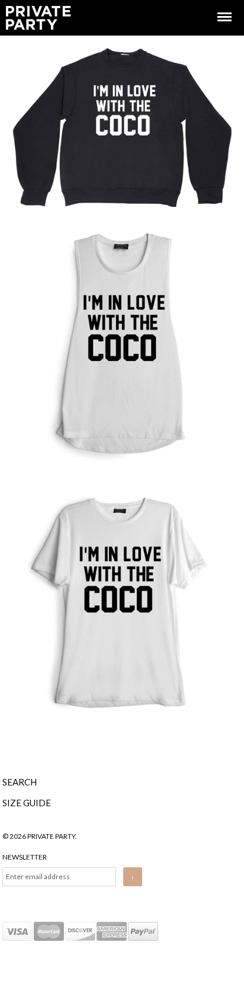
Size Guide (26, 802)
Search (19, 782)
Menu (216, 6)
